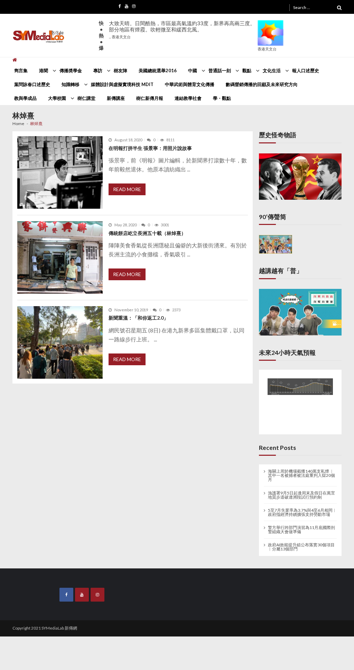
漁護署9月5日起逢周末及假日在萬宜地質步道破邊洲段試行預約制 (301, 493)
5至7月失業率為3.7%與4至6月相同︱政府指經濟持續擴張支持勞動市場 (302, 511)
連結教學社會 (188, 98)
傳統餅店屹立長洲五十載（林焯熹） (147, 233)
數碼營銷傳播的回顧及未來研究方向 (262, 84)
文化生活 (272, 70)
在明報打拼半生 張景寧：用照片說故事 (150, 148)
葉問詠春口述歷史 (32, 84)
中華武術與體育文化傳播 (189, 84)
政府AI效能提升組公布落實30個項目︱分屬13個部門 (301, 545)
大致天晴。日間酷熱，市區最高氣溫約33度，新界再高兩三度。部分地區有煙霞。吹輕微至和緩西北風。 (182, 29)
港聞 (43, 70)
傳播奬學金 (70, 70)
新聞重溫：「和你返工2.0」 (138, 318)
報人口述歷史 (305, 70)
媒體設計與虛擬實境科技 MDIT (122, 84)
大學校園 (57, 98)
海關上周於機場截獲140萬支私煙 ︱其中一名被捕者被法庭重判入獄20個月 (301, 474)
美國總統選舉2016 (158, 70)
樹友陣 (120, 70)
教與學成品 (25, 98)
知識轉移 (71, 84)
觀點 (246, 70)
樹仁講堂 (86, 98)
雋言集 (21, 70)
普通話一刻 (219, 70)
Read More (127, 189)
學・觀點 (222, 98)
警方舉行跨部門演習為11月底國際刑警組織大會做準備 (301, 528)
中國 (192, 70)
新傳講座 (116, 98)
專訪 (97, 70)
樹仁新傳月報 (149, 98)
